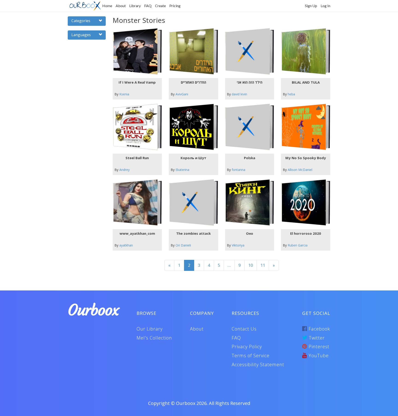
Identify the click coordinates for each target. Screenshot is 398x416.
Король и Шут (193, 157)
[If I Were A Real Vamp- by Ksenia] (135, 51)
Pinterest (318, 346)
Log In (325, 5)
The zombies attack (193, 233)
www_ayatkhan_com (137, 233)
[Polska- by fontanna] (248, 127)
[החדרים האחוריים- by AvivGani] (192, 51)
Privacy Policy (247, 346)
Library (135, 5)
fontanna (238, 169)
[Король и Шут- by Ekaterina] (192, 127)
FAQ (148, 5)
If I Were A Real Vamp (137, 82)
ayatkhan (126, 245)
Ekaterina (182, 169)
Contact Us (244, 329)
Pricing (175, 5)
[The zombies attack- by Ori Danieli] (192, 202)
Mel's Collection (154, 338)
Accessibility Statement (258, 364)
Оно (249, 233)
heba (291, 94)
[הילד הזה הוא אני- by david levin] (248, 51)
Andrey (124, 169)
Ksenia (124, 94)
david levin (239, 94)
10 (250, 265)
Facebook (318, 329)
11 (262, 265)
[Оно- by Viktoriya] (248, 202)
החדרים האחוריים (193, 82)
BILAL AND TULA (306, 82)
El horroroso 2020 (305, 233)
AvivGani (182, 94)
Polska (249, 157)
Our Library (150, 329)
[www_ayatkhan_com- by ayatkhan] (135, 202)
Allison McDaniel (300, 169)
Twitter (316, 338)
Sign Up (311, 5)
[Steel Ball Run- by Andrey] (135, 127)
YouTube (318, 355)
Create (160, 5)
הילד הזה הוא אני (249, 82)
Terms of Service (250, 355)
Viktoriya (238, 245)
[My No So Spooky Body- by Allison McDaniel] (304, 127)
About (121, 5)
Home (107, 5)
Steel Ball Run (137, 157)
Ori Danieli (183, 245)
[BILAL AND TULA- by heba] (304, 51)
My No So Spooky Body (305, 157)
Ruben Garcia (297, 245)
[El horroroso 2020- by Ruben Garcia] (304, 202)
